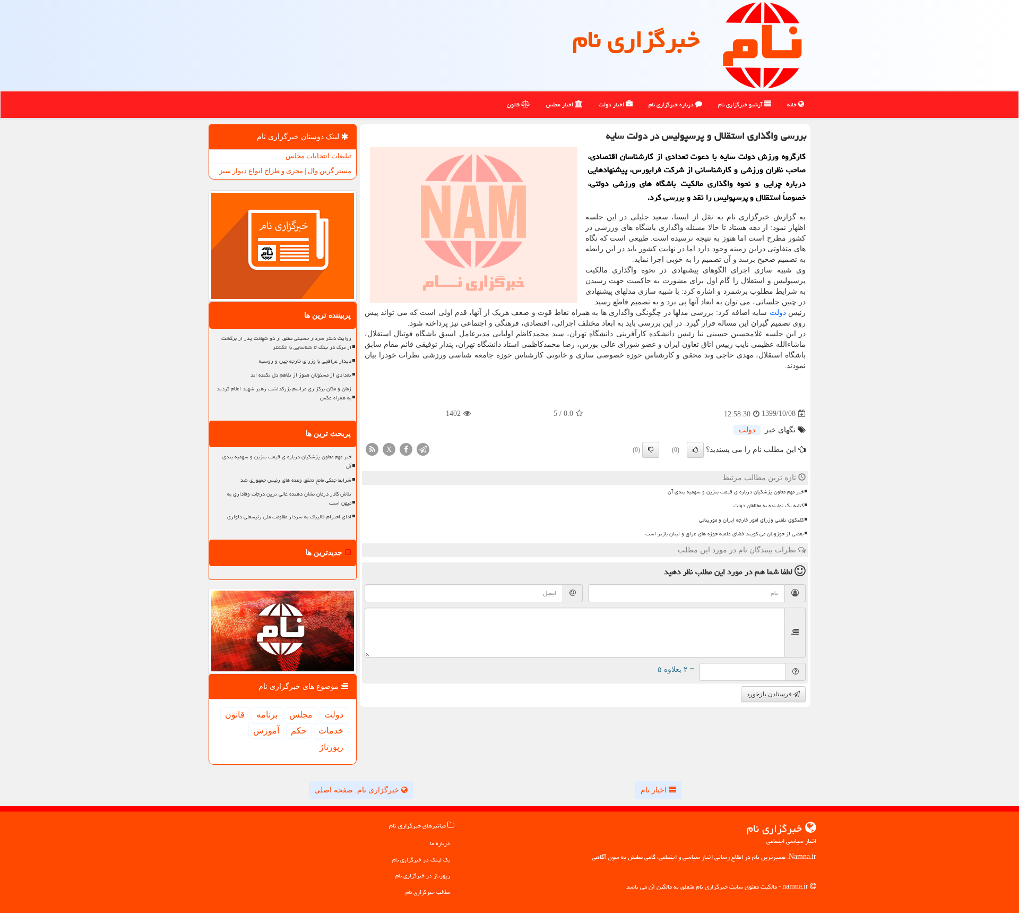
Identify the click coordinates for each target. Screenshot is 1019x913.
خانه (792, 104)
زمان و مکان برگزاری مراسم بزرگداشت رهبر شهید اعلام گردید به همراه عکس (284, 393)
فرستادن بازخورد (770, 694)
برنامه (267, 714)
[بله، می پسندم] (695, 450)
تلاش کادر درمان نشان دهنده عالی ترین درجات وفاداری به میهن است (289, 498)
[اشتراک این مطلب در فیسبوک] (406, 449)
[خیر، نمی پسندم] (650, 450)
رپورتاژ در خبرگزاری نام (422, 875)
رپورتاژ (331, 747)
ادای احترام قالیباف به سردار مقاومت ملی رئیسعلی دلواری (289, 516)
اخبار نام (655, 790)
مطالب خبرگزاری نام (427, 892)
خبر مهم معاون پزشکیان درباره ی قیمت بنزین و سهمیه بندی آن (736, 492)
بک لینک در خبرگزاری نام (421, 859)
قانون (514, 104)
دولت (778, 313)
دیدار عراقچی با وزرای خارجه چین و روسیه (305, 361)
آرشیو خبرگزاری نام (741, 104)
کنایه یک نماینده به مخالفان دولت (768, 505)
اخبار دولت (612, 104)
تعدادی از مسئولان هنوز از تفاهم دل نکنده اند (301, 375)
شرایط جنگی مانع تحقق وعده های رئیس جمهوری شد (295, 480)
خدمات (330, 730)
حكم (299, 730)
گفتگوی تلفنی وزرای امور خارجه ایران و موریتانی (751, 520)
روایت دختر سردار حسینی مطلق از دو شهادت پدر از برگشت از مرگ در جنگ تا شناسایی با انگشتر (286, 343)
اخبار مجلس (560, 104)
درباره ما (440, 843)
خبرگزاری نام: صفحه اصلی (357, 790)
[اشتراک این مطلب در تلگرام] (423, 449)
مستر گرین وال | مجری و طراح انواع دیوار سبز (285, 171)
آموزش (266, 730)
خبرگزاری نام (636, 39)
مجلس (301, 714)
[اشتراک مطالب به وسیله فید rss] (372, 449)
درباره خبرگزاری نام (672, 104)
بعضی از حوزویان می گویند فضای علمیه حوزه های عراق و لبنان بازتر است (724, 533)
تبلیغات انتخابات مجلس (318, 156)
